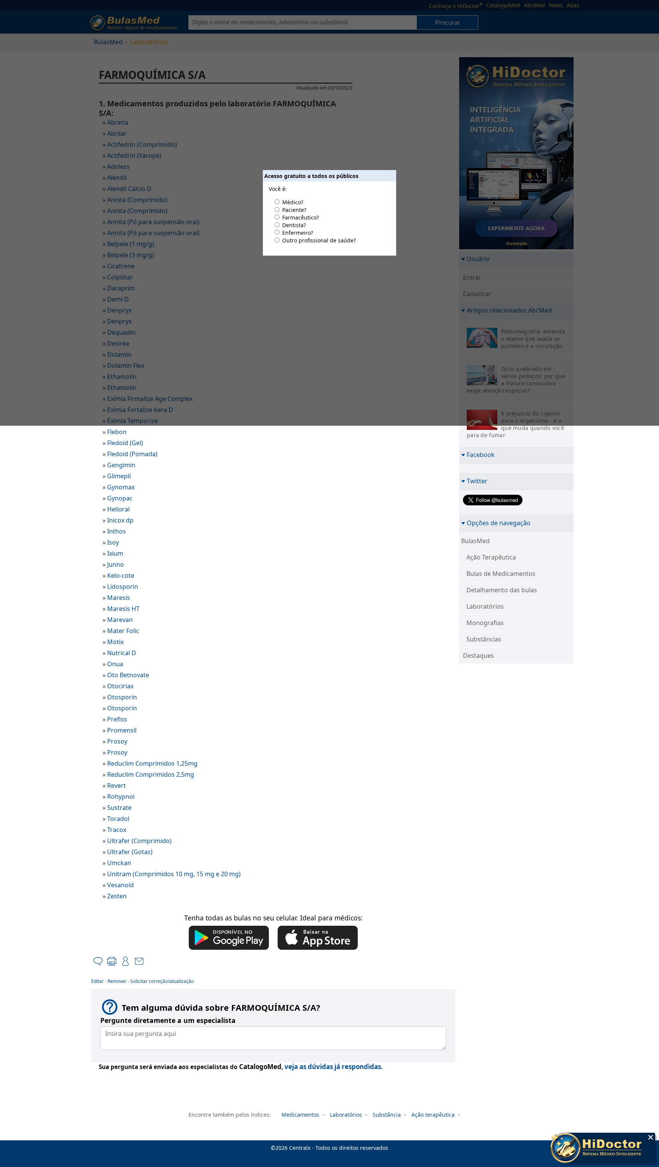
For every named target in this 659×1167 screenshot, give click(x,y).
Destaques (478, 655)
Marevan (120, 620)
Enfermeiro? (297, 232)
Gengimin (121, 465)
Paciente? (294, 209)
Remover (117, 981)
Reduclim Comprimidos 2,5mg (150, 774)
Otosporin (122, 697)
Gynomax (121, 487)
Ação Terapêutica (491, 557)
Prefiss (117, 719)
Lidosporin (122, 586)
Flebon (117, 432)
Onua (115, 664)
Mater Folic (123, 631)
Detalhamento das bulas (501, 590)
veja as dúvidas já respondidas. (333, 1066)
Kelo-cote (120, 575)
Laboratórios (485, 606)
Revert (116, 785)
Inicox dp (120, 520)
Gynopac (120, 498)
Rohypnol (121, 796)
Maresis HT (123, 608)
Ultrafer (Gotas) (130, 852)
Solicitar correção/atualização (162, 981)
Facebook (481, 454)
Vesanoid (120, 885)
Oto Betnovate (128, 675)
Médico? (292, 202)
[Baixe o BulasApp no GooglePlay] (229, 938)
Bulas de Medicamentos (500, 573)
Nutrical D (121, 653)
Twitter (477, 481)
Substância (387, 1114)
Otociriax (120, 686)
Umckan (119, 863)
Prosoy (117, 741)
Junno (115, 564)
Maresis (118, 597)
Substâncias (483, 639)
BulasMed (475, 541)
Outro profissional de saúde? (319, 240)
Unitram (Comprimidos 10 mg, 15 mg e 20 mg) (174, 874)
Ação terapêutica (433, 1114)
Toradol (118, 818)
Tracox (116, 830)
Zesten (117, 896)
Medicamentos (300, 1114)
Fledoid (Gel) (125, 443)
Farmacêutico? (300, 217)
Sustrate (119, 807)
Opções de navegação (498, 523)
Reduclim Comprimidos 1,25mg (152, 763)
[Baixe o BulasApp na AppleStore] (318, 938)
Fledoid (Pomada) (132, 454)
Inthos (116, 531)
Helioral (118, 509)
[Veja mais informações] (602, 1149)
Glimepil (119, 476)
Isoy (113, 542)
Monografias (485, 623)
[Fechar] (650, 1137)
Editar (97, 981)
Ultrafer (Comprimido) (139, 841)
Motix (115, 642)
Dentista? (294, 225)
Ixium (115, 553)
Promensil (122, 730)
